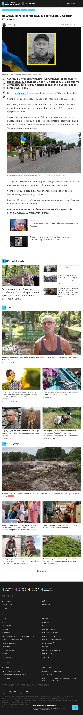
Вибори (5, 629)
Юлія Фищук (11, 25)
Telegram (63, 209)
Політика (6, 647)
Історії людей (48, 643)
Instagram (21, 212)
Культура (46, 605)
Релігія (45, 647)
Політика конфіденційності (14, 675)
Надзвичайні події (50, 629)
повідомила (21, 93)
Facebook (32, 212)
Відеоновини (7, 657)
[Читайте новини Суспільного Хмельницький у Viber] (21, 692)
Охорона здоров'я (50, 633)
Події (4, 619)
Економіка (6, 626)
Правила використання (52, 671)
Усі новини (30, 3)
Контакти (6, 668)
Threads (44, 212)
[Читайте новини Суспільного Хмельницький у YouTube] (15, 692)
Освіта (45, 626)
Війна (44, 601)
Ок (75, 707)
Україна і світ (7, 605)
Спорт (4, 608)
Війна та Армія (41, 10)
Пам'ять (31, 10)
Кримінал (6, 622)
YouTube (11, 212)
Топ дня (45, 657)
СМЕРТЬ (24, 10)
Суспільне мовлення (11, 671)
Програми (6, 678)
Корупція (46, 619)
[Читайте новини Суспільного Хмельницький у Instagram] (10, 692)
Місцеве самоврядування (53, 640)
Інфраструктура (48, 636)
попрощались (16, 81)
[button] (4, 79)
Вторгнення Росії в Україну (11, 10)
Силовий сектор (9, 643)
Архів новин (47, 668)
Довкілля (6, 633)
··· (60, 3)
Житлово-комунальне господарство (18, 636)
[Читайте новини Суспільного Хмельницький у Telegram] (27, 692)
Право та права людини (12, 640)
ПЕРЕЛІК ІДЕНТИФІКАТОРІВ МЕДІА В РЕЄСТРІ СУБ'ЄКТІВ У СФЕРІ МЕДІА (59, 679)
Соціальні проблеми (51, 650)
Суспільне (29, 703)
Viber (70, 209)
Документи (47, 675)
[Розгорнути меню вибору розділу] (23, 3)
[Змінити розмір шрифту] (79, 25)
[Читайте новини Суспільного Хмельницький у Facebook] (4, 692)
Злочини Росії (8, 650)
